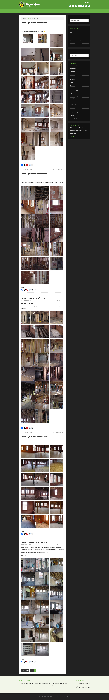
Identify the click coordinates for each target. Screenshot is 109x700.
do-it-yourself (29, 169)
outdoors (72, 104)
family (71, 76)
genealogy (72, 87)
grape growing (73, 90)
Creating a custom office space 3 (35, 298)
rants (71, 107)
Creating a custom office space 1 (35, 542)
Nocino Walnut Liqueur (74, 37)
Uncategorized (73, 112)
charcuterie (72, 68)
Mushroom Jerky (73, 44)
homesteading (73, 96)
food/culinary (72, 79)
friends (71, 82)
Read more (58, 685)
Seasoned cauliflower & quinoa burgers (78, 30)
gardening (72, 85)
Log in (68, 696)
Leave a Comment (60, 175)
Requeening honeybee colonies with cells (78, 40)
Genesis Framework (58, 696)
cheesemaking (73, 71)
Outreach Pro (49, 696)
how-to (71, 98)
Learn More (72, 136)
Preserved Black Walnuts (75, 35)
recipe (71, 109)
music (71, 101)
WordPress (64, 696)
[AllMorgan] (29, 4)
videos (71, 115)
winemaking (72, 118)
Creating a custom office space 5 (35, 23)
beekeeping (72, 65)
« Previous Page (25, 670)
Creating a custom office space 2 (35, 437)
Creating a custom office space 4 (35, 173)
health (71, 93)
